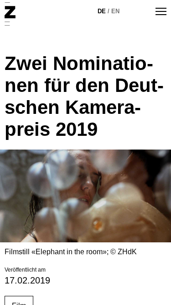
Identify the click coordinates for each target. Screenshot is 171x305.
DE (102, 11)
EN (115, 11)
